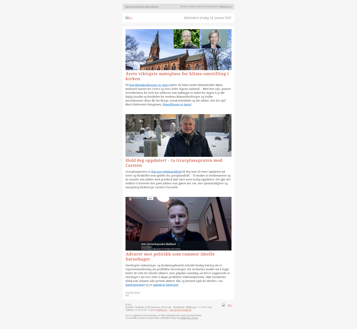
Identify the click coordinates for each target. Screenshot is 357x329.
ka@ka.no (162, 310)
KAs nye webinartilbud (166, 171)
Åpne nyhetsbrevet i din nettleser (142, 6)
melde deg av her (189, 318)
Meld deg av (225, 6)
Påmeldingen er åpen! (177, 104)
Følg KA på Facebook (181, 310)
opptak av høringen (165, 284)
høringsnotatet (135, 284)
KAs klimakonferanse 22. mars (149, 85)
